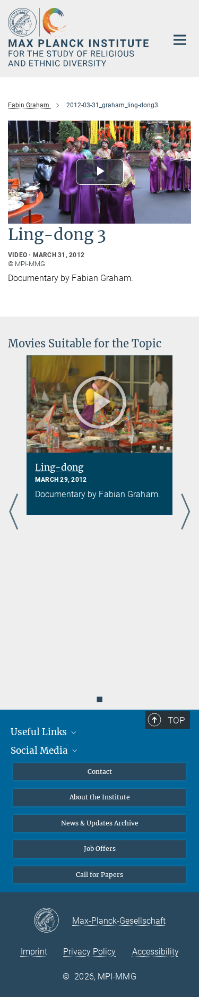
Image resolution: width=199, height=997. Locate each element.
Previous (13, 512)
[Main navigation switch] (180, 39)
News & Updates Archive (100, 823)
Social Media (40, 750)
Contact (100, 772)
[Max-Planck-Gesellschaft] (52, 921)
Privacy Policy (89, 952)
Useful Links (40, 732)
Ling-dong (59, 467)
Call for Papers (99, 875)
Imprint (34, 952)
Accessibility (155, 952)
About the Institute (100, 797)
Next (185, 512)
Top (176, 720)
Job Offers (100, 849)
